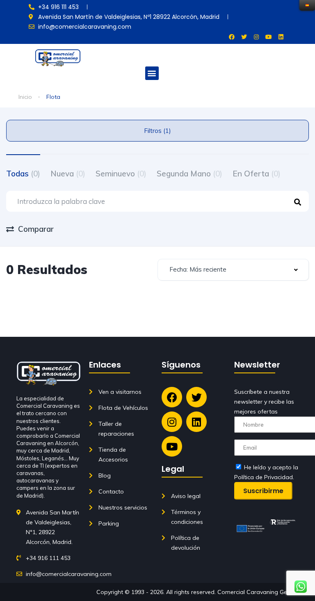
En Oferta (257, 173)
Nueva (67, 173)
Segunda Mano (189, 173)
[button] (152, 73)
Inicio (25, 97)
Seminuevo (121, 173)
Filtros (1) (157, 131)
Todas (23, 173)
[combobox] (233, 270)
